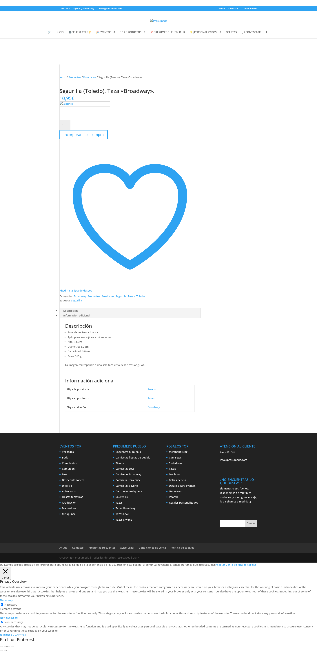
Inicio (222, 9)
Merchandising (178, 452)
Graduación (69, 502)
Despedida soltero (73, 480)
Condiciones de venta (152, 547)
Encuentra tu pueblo (128, 452)
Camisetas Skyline (127, 485)
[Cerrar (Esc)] (12, 646)
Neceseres (175, 491)
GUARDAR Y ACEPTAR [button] (13, 635)
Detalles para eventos (182, 485)
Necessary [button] (6, 600)
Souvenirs (122, 497)
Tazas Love (122, 514)
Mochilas (174, 474)
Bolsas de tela (177, 480)
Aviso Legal (127, 547)
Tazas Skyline (124, 519)
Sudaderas (175, 463)
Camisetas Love (125, 468)
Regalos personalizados (183, 502)
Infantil (173, 497)
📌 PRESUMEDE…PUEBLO (165, 32)
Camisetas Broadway (128, 474)
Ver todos (68, 452)
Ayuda (63, 547)
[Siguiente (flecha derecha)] (5, 650)
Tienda (120, 463)
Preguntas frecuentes (101, 547)
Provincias (89, 77)
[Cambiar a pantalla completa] (5, 646)
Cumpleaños (69, 463)
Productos (74, 77)
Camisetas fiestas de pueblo (133, 457)
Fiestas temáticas (72, 497)
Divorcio (67, 485)
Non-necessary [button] (9, 617)
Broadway (80, 296)
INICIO (60, 32)
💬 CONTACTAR (251, 32)
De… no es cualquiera (129, 491)
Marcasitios (69, 508)
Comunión (68, 468)
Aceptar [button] (220, 564)
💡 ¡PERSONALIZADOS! (203, 32)
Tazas (131, 296)
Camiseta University (128, 480)
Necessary (10, 604)
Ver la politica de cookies (241, 564)
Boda (65, 457)
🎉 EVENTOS (103, 32)
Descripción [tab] (70, 310)
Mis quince (69, 514)
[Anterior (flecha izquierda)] (1, 650)
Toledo (140, 296)
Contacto (233, 9)
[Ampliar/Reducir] (1, 646)
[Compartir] (8, 646)
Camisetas (175, 457)
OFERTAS (231, 32)
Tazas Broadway (125, 508)
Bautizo (66, 474)
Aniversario (69, 491)
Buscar (251, 523)
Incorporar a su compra (83, 134)
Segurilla (121, 296)
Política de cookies (182, 547)
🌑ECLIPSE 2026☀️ (79, 32)
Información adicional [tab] (76, 315)
